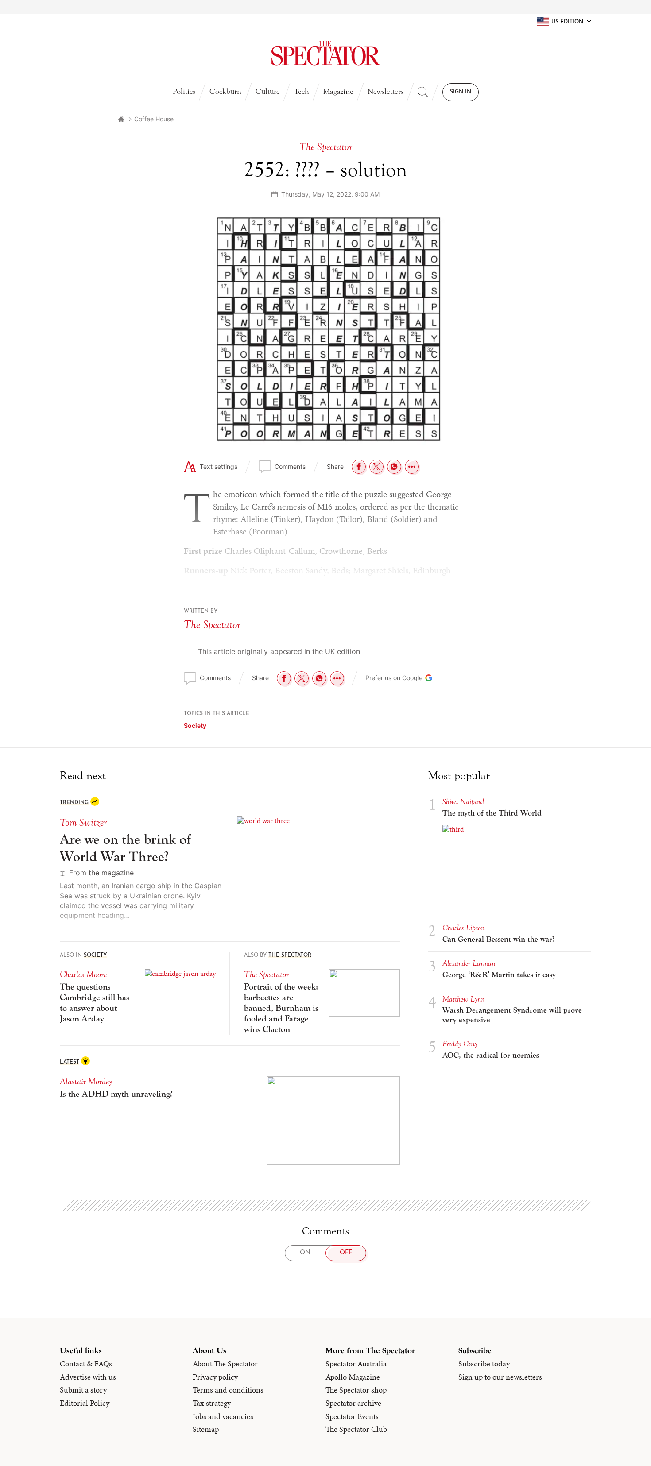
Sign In (460, 92)
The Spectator (212, 624)
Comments (290, 466)
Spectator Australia (356, 1364)
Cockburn (225, 91)
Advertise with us (88, 1377)
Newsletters (385, 91)
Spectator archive (353, 1403)
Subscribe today (484, 1364)
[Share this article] (412, 467)
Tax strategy (212, 1403)
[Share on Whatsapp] (394, 467)
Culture (268, 91)
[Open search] (423, 92)
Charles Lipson (463, 927)
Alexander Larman (468, 963)
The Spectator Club (356, 1429)
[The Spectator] (326, 53)
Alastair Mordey (86, 1081)
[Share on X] (376, 467)
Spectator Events (352, 1416)
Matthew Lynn (463, 999)
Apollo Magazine (353, 1377)
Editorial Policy (84, 1403)
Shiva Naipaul (463, 801)
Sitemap (206, 1429)
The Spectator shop (356, 1390)
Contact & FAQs (86, 1364)
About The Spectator (225, 1364)
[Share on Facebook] (359, 467)
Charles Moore (83, 974)
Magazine (338, 91)
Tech (301, 91)
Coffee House (154, 119)
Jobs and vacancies (223, 1416)
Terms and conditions (228, 1390)
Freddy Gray (459, 1043)
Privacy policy (215, 1377)
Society (195, 725)
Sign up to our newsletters (500, 1377)
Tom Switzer (83, 822)
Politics (184, 91)
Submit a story (83, 1390)
